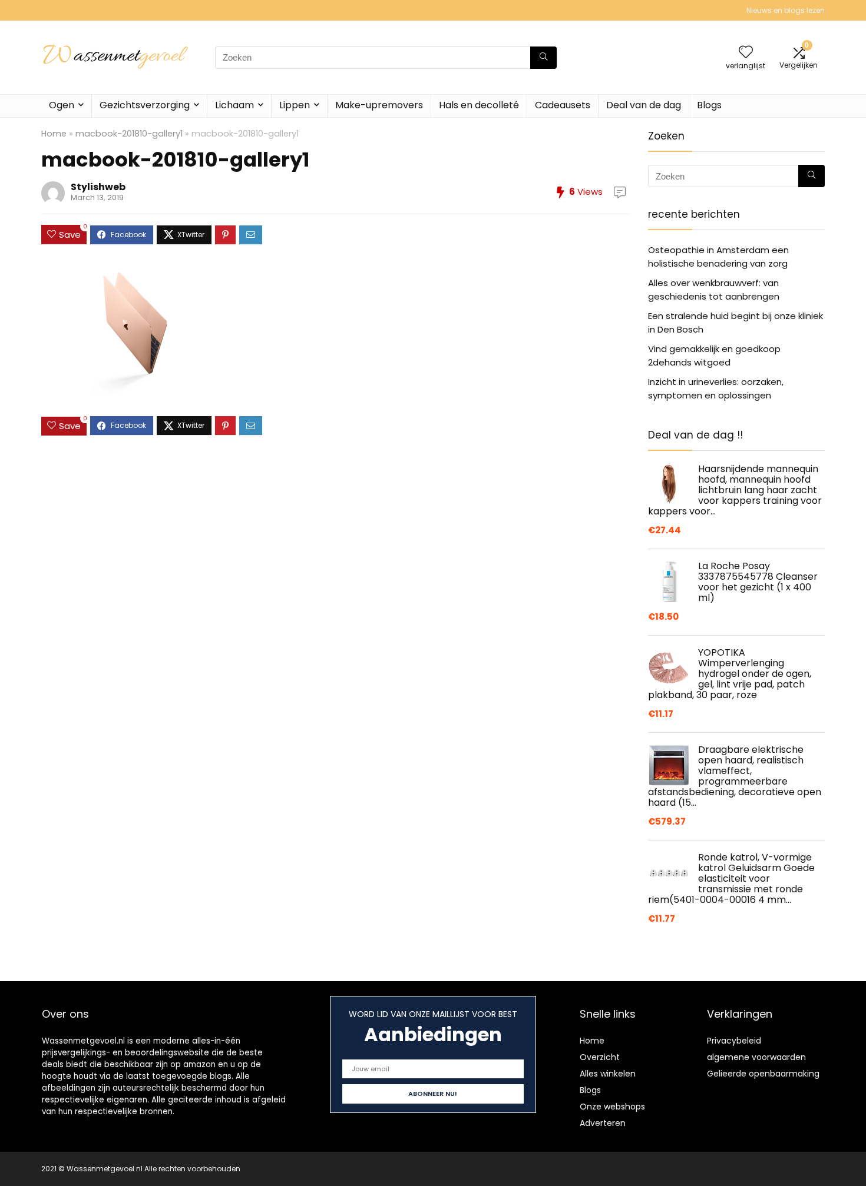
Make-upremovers (379, 105)
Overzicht (600, 1057)
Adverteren (603, 1123)
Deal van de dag (643, 105)
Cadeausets (562, 105)
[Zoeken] (543, 57)
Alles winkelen (608, 1073)
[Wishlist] (746, 52)
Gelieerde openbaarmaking (763, 1073)
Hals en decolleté (479, 105)
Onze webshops (612, 1106)
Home (54, 133)
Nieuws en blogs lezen (785, 10)
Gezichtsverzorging (145, 105)
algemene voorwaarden (756, 1057)
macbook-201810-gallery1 (129, 133)
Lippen (294, 105)
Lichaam (234, 105)
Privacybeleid (734, 1041)
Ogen (61, 105)
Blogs (709, 105)
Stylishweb (98, 187)
